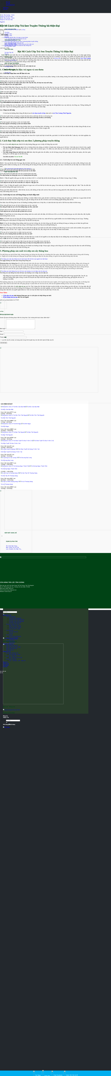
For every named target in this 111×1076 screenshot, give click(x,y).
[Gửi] (6, 722)
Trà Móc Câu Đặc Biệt (7, 409)
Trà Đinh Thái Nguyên (15, 618)
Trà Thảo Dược (10, 641)
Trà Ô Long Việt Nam (15, 636)
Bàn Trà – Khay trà (11, 656)
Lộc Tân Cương (86, 58)
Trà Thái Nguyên (10, 616)
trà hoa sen (57, 58)
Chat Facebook (58, 1075)
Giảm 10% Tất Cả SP (72, 1075)
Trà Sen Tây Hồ (13, 632)
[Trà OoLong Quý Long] (16, 457)
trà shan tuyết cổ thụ (39, 113)
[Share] (2, 671)
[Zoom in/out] (5, 671)
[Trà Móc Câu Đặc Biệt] (20, 406)
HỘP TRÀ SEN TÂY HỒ (11, 171)
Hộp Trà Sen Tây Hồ (12, 645)
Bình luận (3, 328)
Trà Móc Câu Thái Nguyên (16, 621)
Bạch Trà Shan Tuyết (15, 625)
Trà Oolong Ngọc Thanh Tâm (9, 469)
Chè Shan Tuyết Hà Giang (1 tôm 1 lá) (11, 452)
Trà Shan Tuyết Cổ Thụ (12, 624)
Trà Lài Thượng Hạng (7, 484)
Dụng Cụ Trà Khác (11, 659)
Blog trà (5, 716)
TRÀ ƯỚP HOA (9, 49)
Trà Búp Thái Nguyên (7, 435)
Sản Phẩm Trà (7, 615)
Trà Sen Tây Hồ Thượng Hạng (9, 475)
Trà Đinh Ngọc (5, 426)
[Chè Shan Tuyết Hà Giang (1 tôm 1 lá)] (20, 449)
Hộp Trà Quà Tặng (8, 103)
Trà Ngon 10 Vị (13, 639)
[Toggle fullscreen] (3, 671)
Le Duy (23, 29)
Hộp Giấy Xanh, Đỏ (11, 648)
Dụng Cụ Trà (6, 651)
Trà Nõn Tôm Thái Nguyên (8, 418)
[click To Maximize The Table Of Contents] (2, 32)
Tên (1, 331)
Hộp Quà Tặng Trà (8, 644)
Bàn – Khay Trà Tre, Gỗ (15, 657)
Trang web (3, 337)
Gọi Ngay (38, 1075)
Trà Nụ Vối (12, 642)
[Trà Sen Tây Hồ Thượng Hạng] (19, 473)
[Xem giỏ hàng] (6, 727)
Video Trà (6, 717)
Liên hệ (5, 9)
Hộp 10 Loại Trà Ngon (12, 638)
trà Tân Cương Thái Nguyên (62, 113)
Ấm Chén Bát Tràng (14, 654)
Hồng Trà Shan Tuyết (15, 627)
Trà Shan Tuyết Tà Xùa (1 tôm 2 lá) (10, 443)
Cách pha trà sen (8, 295)
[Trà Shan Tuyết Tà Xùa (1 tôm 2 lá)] (27, 440)
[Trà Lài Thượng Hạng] (17, 481)
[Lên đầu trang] (0, 609)
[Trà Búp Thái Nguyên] (19, 432)
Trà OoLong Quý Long (7, 460)
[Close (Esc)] (0, 671)
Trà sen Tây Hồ (18, 156)
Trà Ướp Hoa (9, 630)
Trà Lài (11, 633)
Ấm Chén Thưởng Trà (12, 653)
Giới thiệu (6, 7)
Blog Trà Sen (2, 21)
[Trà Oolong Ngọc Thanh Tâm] (24, 466)
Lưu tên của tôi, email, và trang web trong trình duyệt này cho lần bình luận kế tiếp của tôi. (28, 340)
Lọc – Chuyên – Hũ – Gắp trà (17, 660)
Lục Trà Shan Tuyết (14, 629)
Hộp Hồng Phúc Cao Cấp (13, 647)
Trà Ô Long (9, 635)
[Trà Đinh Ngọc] (16, 423)
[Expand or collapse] (0, 35)
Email (2, 334)
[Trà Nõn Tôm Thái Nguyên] (22, 415)
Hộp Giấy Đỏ (10, 650)
